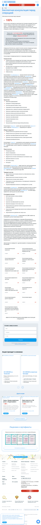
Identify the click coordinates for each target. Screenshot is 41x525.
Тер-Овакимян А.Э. (15, 74)
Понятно (4, 522)
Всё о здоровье (15, 481)
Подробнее (6, 413)
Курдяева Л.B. (9, 87)
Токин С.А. (13, 142)
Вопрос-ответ (14, 470)
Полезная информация (16, 468)
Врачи (13, 476)
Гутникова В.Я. (7, 88)
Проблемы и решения (15, 466)
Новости (3, 469)
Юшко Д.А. (13, 125)
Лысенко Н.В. (28, 76)
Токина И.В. (25, 81)
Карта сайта (37, 506)
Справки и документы (34, 465)
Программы (14, 478)
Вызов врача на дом (33, 463)
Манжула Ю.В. (19, 91)
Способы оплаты (33, 467)
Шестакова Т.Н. (19, 93)
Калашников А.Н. (15, 127)
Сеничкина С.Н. (17, 83)
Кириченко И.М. (14, 215)
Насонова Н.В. (15, 94)
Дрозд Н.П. (32, 125)
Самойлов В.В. (14, 187)
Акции (3, 481)
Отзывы (3, 471)
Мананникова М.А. (8, 168)
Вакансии (3, 465)
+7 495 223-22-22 (26, 478)
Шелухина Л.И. (24, 190)
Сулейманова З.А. (29, 84)
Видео (3, 467)
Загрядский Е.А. (14, 165)
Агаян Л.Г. (31, 79)
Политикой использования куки (11, 517)
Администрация (5, 463)
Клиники (3, 476)
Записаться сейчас (29, 490)
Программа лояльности (34, 469)
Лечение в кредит (33, 471)
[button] (23, 387)
